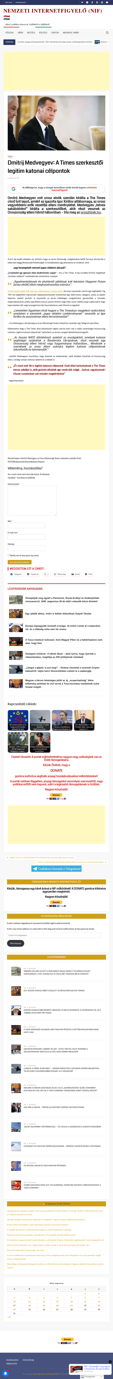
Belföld (31, 32)
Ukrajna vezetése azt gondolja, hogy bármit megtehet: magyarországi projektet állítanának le (46, 1219)
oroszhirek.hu (91, 212)
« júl (9, 1317)
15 (85, 1301)
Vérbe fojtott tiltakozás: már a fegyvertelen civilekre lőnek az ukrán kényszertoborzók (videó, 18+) (48, 1245)
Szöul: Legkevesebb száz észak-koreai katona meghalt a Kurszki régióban (71, 862)
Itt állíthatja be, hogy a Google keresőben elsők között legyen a (60, 188)
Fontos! (55, 32)
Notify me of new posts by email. (24, 555)
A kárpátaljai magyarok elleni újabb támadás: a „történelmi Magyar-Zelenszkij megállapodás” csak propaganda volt (55, 1240)
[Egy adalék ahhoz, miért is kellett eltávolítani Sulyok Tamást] (16, 990)
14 (71, 1301)
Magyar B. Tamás (71, 32)
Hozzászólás (14, 484)
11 (29, 1301)
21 (71, 1305)
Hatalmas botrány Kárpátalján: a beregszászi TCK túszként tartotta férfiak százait (41, 1235)
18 (29, 1305)
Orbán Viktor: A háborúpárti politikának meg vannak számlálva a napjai (41, 858)
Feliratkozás (15, 943)
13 (57, 1301)
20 (57, 1305)
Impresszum (20, 2)
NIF (25, 968)
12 (44, 1301)
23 (99, 1305)
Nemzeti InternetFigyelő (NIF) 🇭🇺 (52, 14)
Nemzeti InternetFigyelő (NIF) (46, 1374)
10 (14, 1301)
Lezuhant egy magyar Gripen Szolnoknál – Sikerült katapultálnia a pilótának (62, 1146)
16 (99, 1301)
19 (44, 1305)
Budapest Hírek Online (57, 1204)
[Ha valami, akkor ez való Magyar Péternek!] (16, 1165)
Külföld (43, 32)
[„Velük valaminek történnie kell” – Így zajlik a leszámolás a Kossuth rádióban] (16, 1126)
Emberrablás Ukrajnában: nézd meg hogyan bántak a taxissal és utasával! (37, 1224)
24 (14, 1309)
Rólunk (8, 2)
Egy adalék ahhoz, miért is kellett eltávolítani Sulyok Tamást (54, 990)
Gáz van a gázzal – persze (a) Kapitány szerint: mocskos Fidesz (54, 1107)
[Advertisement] (56, 71)
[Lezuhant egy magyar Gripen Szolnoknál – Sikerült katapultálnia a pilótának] (16, 1146)
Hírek (20, 32)
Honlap (11, 544)
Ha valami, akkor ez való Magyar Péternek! (45, 1165)
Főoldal (10, 32)
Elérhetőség (28, 1360)
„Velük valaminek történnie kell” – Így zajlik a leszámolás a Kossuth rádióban (62, 1127)
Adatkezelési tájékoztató (12, 1362)
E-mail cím (13, 532)
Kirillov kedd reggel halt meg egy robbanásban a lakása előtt (35, 291)
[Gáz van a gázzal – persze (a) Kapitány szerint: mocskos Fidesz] (16, 1107)
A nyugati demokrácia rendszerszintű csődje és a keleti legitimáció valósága (39, 1230)
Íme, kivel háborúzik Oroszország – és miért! (26, 1250)
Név (10, 521)
